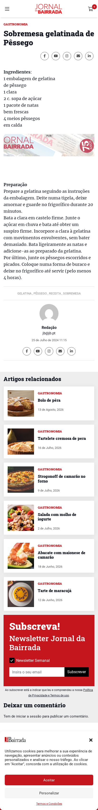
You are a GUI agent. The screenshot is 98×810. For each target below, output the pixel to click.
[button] (90, 739)
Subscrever (76, 672)
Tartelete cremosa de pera (62, 438)
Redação (49, 327)
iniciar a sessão (28, 716)
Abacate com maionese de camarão (61, 555)
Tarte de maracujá (54, 590)
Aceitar (49, 780)
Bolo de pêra (49, 400)
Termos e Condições (49, 803)
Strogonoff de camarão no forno (61, 478)
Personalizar (49, 793)
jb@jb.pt (49, 333)
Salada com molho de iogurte (57, 516)
